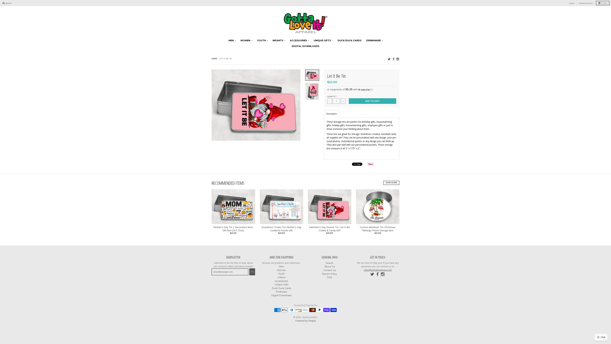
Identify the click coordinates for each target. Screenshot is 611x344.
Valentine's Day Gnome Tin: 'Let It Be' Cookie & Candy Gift (329, 229)
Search (329, 263)
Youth (261, 40)
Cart (604, 3)
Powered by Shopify (305, 320)
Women (245, 40)
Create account (586, 3)
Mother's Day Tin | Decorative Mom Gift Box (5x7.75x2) (233, 229)
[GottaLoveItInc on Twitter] (389, 59)
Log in (572, 3)
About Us (329, 266)
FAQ (329, 277)
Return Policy (329, 273)
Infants (278, 40)
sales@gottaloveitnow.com (378, 270)
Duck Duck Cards (350, 40)
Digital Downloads (305, 46)
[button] (361, 89)
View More (391, 183)
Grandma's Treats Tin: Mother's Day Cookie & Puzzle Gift (281, 229)
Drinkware (373, 40)
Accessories (298, 40)
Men (231, 40)
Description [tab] (331, 113)
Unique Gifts (322, 40)
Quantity (332, 97)
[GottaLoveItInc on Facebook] (393, 59)
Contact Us (329, 270)
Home (214, 59)
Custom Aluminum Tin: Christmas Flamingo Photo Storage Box (377, 229)
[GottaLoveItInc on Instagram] (398, 59)
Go (252, 272)
